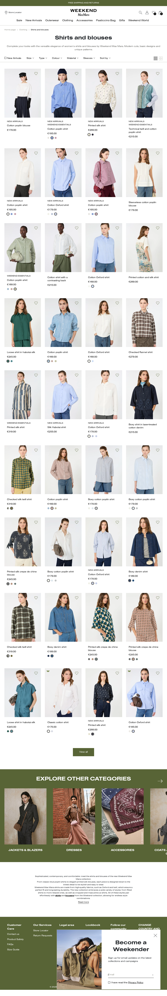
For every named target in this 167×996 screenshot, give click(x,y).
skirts (58, 895)
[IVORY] (89, 135)
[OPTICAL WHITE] (48, 731)
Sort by (104, 58)
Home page (10, 30)
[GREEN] (15, 289)
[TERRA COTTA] (12, 289)
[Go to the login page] (147, 12)
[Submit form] (153, 975)
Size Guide (13, 950)
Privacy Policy (135, 983)
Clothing (23, 30)
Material (71, 58)
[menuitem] (20, 22)
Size (29, 58)
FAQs (10, 944)
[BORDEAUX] (56, 138)
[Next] (160, 781)
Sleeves (87, 58)
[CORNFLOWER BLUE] (52, 138)
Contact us (13, 934)
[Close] (155, 936)
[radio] (48, 138)
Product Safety (15, 939)
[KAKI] (8, 508)
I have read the (127, 983)
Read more (83, 902)
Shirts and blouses (40, 30)
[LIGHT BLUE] (56, 214)
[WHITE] (48, 138)
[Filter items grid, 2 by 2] (161, 58)
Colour (56, 58)
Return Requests (42, 936)
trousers (69, 895)
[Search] (140, 12)
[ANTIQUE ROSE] (12, 584)
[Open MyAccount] (150, 12)
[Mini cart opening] (164, 12)
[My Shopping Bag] (160, 12)
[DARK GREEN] (8, 361)
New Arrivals (14, 58)
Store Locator (40, 931)
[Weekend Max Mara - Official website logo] (83, 12)
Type (42, 58)
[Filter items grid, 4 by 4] (155, 58)
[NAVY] (93, 135)
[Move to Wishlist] (36, 73)
